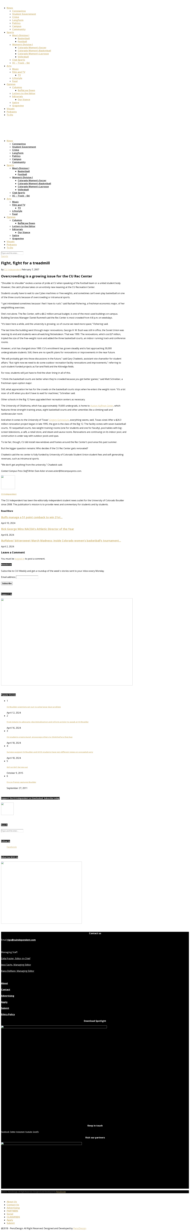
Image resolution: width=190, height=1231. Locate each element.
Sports (10, 32)
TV (19, 75)
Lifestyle (17, 78)
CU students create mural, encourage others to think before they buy (39, 737)
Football (22, 41)
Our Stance (24, 99)
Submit (5, 1008)
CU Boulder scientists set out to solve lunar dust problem (34, 707)
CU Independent (12, 269)
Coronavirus (19, 10)
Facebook (12, 846)
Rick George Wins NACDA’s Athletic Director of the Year (37, 529)
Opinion (11, 84)
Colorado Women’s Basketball (34, 50)
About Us (12, 1201)
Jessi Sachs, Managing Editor (16, 964)
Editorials (17, 96)
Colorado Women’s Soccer (32, 47)
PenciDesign (61, 1192)
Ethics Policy (8, 1014)
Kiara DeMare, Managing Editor (17, 970)
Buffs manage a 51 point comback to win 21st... (32, 517)
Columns (17, 87)
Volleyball (23, 56)
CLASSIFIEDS (13, 1217)
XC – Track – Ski (21, 62)
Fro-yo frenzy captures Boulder (21, 782)
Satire (15, 102)
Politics (16, 23)
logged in (19, 558)
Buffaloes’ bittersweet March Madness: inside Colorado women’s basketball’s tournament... (61, 540)
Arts (9, 65)
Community (18, 29)
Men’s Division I (20, 35)
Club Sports (18, 59)
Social (10, 1213)
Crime (15, 17)
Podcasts (12, 111)
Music (15, 69)
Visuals (10, 108)
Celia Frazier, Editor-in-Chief (15, 958)
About (4, 983)
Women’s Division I (22, 44)
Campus (16, 26)
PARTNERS (12, 1210)
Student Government (24, 14)
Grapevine (18, 105)
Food (15, 81)
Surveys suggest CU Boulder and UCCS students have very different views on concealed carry (50, 752)
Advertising (7, 995)
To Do (10, 114)
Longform (18, 20)
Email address (8, 577)
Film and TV (18, 72)
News (10, 7)
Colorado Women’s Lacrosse (33, 53)
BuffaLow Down (26, 90)
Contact (5, 989)
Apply (4, 1002)
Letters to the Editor (23, 93)
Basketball (24, 38)
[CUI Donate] (67, 684)
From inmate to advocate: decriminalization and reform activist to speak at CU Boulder (48, 722)
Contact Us (13, 1204)
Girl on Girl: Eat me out (17, 767)
